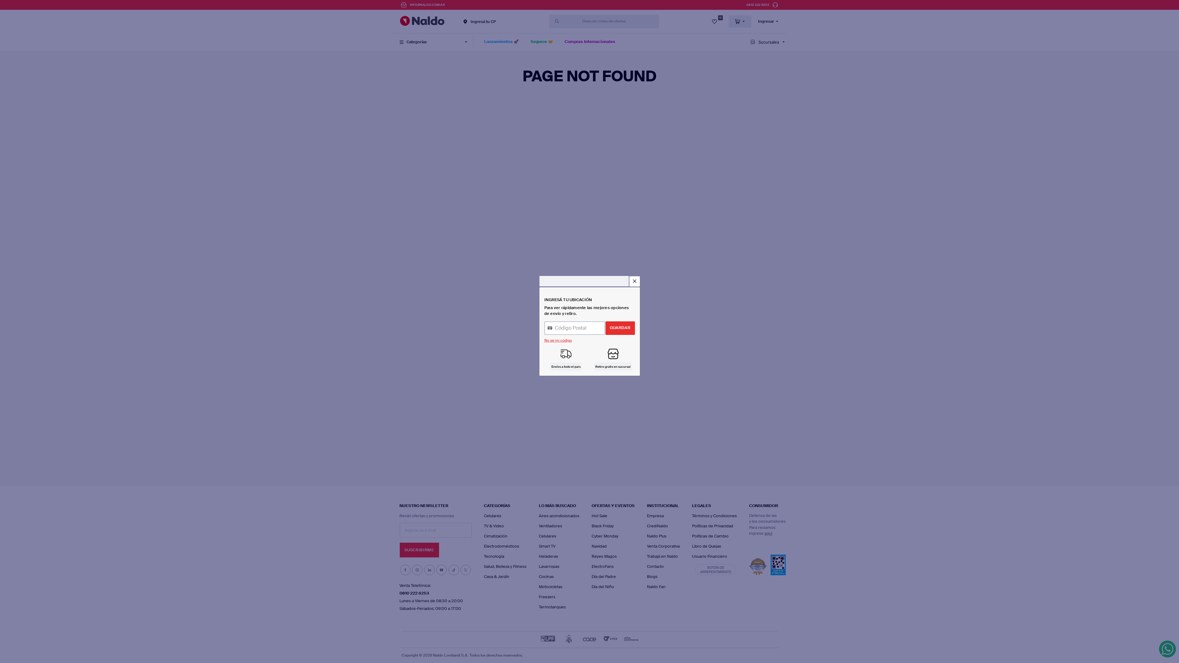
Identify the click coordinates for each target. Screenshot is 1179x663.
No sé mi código (558, 340)
